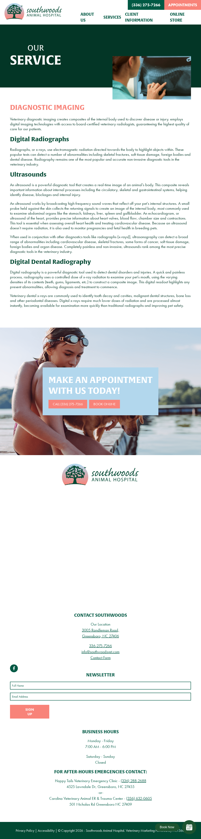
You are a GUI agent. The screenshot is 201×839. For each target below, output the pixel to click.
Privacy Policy (25, 830)
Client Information (139, 17)
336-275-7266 (100, 645)
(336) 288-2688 (133, 780)
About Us (87, 17)
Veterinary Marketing (140, 830)
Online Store (177, 17)
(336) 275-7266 (146, 4)
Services (112, 17)
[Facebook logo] (14, 668)
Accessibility (46, 830)
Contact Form (100, 657)
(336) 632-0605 (139, 798)
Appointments (182, 4)
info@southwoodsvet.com (100, 651)
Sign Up (29, 711)
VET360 (179, 830)
